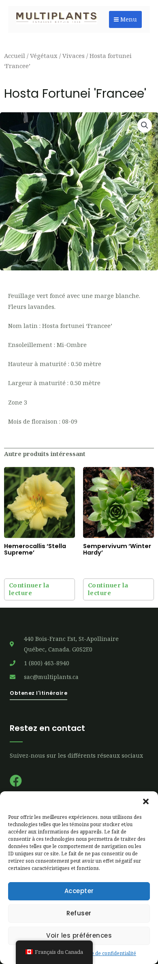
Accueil (14, 55)
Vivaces (73, 55)
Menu (128, 19)
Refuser (79, 913)
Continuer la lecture (29, 589)
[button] (146, 801)
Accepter (79, 891)
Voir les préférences (79, 935)
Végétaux (44, 55)
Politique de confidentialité (105, 953)
